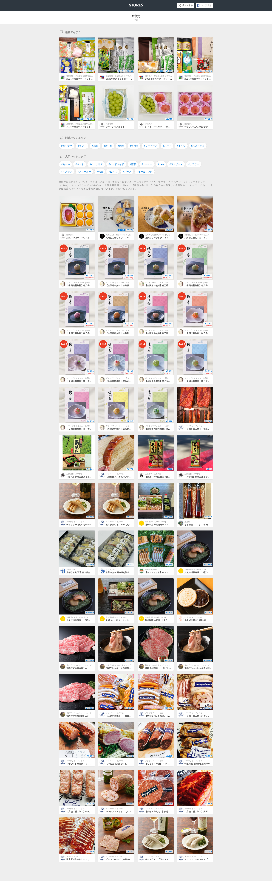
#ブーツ (127, 171)
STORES (131, 4)
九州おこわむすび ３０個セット (121, 237)
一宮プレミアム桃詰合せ (196, 126)
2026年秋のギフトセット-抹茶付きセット (86, 126)
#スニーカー (84, 171)
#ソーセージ (150, 145)
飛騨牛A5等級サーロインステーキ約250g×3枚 (167, 668)
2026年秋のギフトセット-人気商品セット (165, 79)
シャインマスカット (115, 126)
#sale (161, 164)
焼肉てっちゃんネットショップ (78, 665)
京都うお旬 (70, 569)
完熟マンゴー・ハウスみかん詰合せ (83, 237)
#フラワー (193, 164)
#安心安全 (66, 145)
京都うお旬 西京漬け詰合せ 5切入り (123, 572)
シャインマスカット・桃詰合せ (160, 126)
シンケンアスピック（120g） (120, 811)
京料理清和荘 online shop (155, 522)
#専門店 (134, 145)
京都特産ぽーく (151, 569)
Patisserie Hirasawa (193, 617)
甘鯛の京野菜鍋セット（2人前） (160, 524)
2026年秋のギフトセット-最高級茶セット (204, 79)
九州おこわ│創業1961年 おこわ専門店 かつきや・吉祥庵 (128, 235)
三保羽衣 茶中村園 (74, 474)
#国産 (121, 145)
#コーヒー (147, 164)
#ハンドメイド (116, 164)
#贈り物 (108, 145)
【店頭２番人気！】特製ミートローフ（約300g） (90, 811)
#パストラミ (197, 145)
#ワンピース (176, 164)
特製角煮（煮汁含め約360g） (198, 763)
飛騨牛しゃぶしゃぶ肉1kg (118, 668)
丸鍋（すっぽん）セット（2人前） (122, 620)
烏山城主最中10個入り (195, 620)
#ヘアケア (66, 171)
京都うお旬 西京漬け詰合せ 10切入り (84, 572)
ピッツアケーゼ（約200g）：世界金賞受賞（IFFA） (131, 859)
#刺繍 (100, 171)
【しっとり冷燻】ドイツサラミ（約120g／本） (167, 763)
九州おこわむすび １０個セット (200, 237)
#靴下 (133, 164)
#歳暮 (95, 145)
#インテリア (96, 164)
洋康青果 (109, 124)
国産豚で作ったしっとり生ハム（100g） (85, 859)
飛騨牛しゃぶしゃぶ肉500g (197, 668)
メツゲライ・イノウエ (193, 426)
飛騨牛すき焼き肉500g (77, 716)
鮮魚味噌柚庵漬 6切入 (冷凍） (161, 620)
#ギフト (82, 145)
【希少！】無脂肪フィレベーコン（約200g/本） (89, 763)
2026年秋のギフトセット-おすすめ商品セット (128, 79)
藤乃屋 (187, 522)
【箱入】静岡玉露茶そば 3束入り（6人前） (87, 476)
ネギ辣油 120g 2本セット (198, 524)
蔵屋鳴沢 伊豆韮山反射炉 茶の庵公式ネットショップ (88, 76)
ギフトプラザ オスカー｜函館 (78, 282)
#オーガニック (144, 171)
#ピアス (112, 171)
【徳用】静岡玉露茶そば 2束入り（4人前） (166, 476)
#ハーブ (167, 145)
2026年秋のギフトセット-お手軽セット (85, 79)
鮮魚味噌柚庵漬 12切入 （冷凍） (83, 620)
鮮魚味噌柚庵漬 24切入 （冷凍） (201, 572)
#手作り (181, 145)
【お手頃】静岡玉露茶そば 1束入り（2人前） (206, 476)
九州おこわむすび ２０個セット (161, 237)
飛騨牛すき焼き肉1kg (76, 668)
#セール (65, 164)
